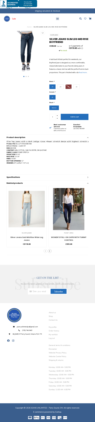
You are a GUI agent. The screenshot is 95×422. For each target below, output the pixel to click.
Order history (54, 331)
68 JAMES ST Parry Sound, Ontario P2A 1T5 (27, 334)
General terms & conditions (59, 345)
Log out (52, 338)
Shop (51, 316)
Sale (14, 18)
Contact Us (53, 320)
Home (29, 27)
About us (52, 312)
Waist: (52, 81)
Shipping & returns (56, 360)
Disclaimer (53, 349)
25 (60, 87)
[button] (23, 76)
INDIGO (54, 108)
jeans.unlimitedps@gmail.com (27, 327)
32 (76, 87)
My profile (53, 327)
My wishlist (53, 334)
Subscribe (58, 291)
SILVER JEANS (54, 35)
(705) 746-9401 (27, 330)
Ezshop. (58, 412)
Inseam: (52, 92)
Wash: (51, 102)
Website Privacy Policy (57, 353)
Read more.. (83, 72)
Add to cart (74, 117)
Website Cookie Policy (57, 356)
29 (68, 87)
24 (52, 87)
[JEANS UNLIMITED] (7, 18)
